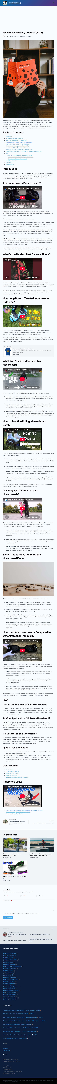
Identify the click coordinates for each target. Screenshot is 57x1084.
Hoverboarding (14, 3)
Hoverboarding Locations (9, 994)
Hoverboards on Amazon (12, 771)
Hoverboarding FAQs (8, 985)
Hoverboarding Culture (9, 983)
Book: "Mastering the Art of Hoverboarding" (17, 777)
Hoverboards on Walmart (12, 773)
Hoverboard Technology (9, 977)
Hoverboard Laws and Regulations (12, 966)
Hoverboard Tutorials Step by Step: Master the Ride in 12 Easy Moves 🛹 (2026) (24, 1020)
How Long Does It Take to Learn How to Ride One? (19, 142)
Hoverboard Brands (8, 957)
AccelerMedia (38, 1080)
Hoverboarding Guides (9, 988)
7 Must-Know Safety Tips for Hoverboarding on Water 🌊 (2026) (20, 1035)
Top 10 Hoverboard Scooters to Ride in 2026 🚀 (15, 1038)
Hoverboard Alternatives (9, 955)
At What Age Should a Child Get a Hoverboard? (20, 157)
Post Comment (8, 917)
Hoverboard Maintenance (9, 968)
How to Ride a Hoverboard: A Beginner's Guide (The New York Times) (24, 810)
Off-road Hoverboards (9, 1000)
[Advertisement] (28, 16)
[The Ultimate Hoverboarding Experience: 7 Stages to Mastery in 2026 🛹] (5, 934)
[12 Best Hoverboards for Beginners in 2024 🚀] (15, 867)
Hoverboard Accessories (9, 953)
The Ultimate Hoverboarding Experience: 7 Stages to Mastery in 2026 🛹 (17, 934)
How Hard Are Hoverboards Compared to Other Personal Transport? (24, 151)
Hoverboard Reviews (8, 972)
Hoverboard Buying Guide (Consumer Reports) (18, 812)
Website (41, 896)
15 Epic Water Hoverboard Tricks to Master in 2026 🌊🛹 (18, 1024)
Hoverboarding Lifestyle (9, 992)
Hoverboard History (8, 962)
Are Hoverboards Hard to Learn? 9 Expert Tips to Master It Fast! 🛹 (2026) (23, 1017)
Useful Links (9, 162)
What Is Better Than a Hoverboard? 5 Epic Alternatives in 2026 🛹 (20, 1031)
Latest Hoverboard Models (10, 998)
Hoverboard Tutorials (8, 981)
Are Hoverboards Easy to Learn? (14, 138)
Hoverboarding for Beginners (24, 36)
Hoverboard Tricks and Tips (10, 979)
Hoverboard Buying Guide (9, 959)
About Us (5, 1048)
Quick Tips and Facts (11, 160)
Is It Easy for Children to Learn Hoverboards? (17, 147)
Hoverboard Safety (8, 974)
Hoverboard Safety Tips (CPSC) (14, 814)
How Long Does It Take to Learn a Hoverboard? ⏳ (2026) (18, 1013)
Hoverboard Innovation (9, 964)
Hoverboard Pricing (8, 970)
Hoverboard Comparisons (9, 961)
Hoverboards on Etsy (11, 775)
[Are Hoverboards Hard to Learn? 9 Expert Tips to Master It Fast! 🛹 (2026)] (42, 845)
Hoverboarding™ (10, 769)
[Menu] (53, 3)
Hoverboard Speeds (8, 975)
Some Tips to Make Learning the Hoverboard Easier (19, 149)
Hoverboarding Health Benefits (11, 990)
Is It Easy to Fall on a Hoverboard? (17, 159)
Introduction (9, 136)
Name (6, 896)
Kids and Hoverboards (9, 996)
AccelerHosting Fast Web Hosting (16, 1080)
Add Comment (8, 900)
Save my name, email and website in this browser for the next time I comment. (22, 913)
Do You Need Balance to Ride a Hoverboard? (20, 155)
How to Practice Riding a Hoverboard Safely (17, 146)
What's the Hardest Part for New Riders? (16, 140)
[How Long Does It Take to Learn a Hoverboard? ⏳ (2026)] (15, 845)
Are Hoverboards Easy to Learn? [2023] (40, 934)
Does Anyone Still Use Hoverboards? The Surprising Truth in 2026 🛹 (21, 1027)
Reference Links (10, 164)
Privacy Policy (6, 1050)
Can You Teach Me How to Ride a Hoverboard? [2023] (41, 940)
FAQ (7, 153)
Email (23, 896)
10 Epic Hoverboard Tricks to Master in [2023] (14, 940)
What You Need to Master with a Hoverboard (17, 144)
